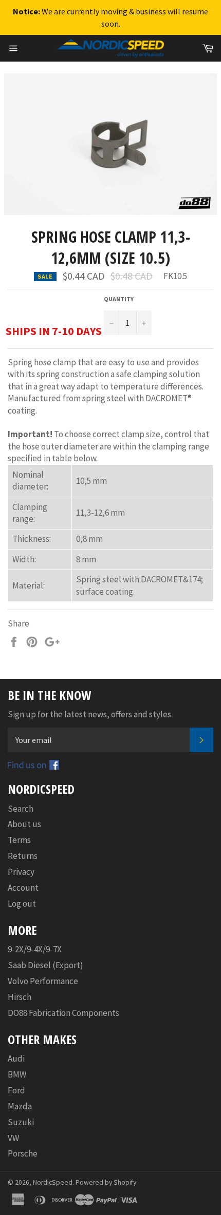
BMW (17, 1074)
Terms (19, 840)
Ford (16, 1090)
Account (23, 887)
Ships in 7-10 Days (54, 331)
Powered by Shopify (106, 1182)
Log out (22, 903)
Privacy (21, 871)
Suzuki (21, 1122)
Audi (16, 1058)
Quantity (119, 299)
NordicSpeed (52, 1182)
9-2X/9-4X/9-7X (35, 949)
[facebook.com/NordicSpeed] (33, 766)
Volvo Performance (43, 981)
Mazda (20, 1106)
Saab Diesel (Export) (45, 965)
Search (20, 808)
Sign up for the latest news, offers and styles (89, 714)
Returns (23, 855)
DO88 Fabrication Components (63, 1012)
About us (24, 824)
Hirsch (19, 997)
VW (13, 1138)
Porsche (23, 1153)
